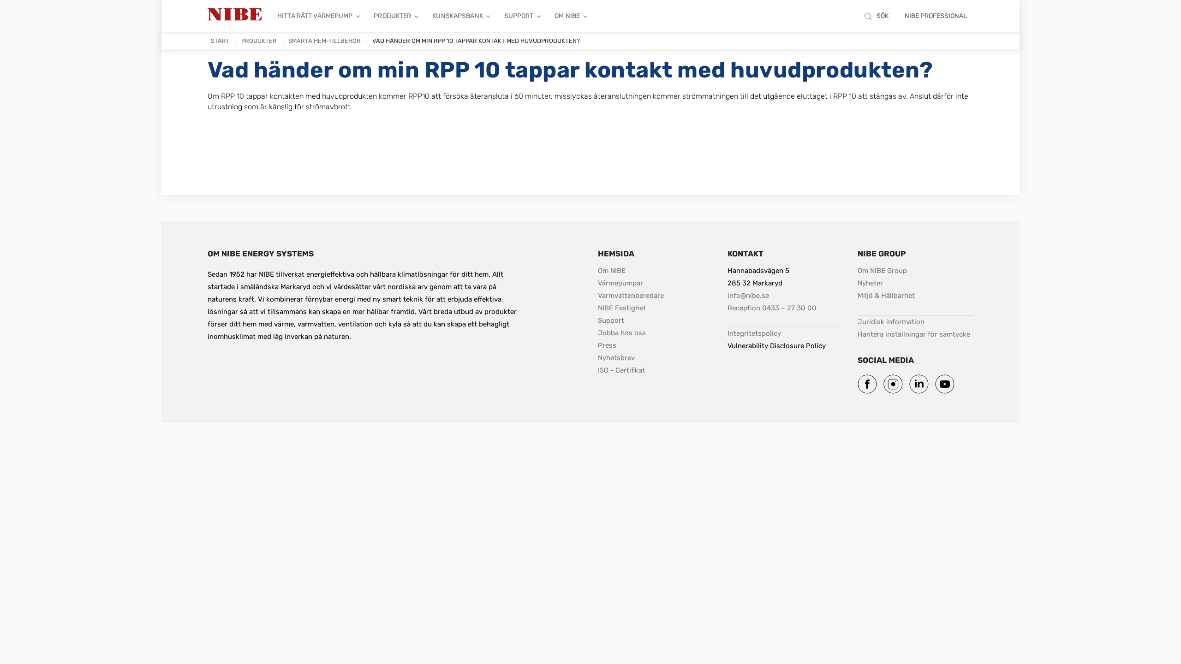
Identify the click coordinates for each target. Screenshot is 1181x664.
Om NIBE (567, 16)
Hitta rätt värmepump (315, 16)
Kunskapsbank (457, 16)
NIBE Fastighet (622, 308)
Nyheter (870, 283)
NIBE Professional (936, 16)
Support (519, 16)
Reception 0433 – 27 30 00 (772, 308)
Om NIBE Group (882, 271)
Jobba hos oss (622, 333)
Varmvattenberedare (631, 295)
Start (220, 40)
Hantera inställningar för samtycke (914, 334)
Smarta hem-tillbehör (324, 40)
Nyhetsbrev (616, 358)
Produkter (392, 16)
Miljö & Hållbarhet (886, 295)
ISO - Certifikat (621, 370)
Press (607, 345)
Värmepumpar (620, 283)
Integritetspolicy (754, 333)
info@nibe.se (748, 295)
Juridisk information (891, 321)
